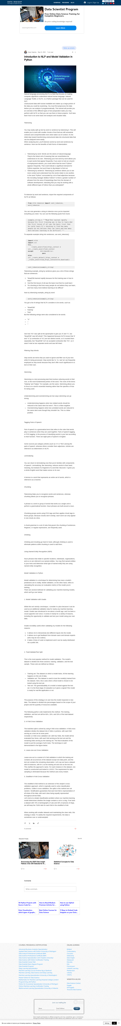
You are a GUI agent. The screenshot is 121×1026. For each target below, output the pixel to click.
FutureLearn (71, 966)
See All (80, 838)
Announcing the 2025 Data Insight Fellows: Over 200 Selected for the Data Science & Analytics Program (33, 862)
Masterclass (71, 970)
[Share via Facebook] (25, 823)
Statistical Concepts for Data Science (64, 862)
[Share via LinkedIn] (34, 823)
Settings (107, 1023)
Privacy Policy (36, 1023)
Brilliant (69, 949)
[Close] (119, 1023)
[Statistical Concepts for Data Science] (67, 850)
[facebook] (105, 3)
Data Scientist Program (61, 9)
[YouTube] (111, 3)
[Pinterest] (113, 3)
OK (114, 1023)
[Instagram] (108, 3)
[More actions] (75, 52)
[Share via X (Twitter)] (29, 823)
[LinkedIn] (103, 3)
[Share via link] (38, 823)
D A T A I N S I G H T (15, 2)
